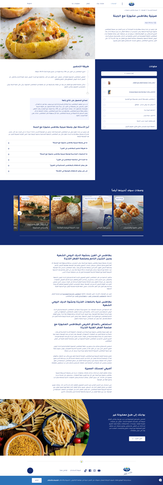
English (29, 4)
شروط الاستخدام (75, 470)
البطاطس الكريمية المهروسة (72, 294)
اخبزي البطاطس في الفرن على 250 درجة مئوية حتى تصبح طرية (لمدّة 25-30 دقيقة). (60, 72)
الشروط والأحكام (53, 480)
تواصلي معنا (63, 470)
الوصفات (143, 10)
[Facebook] (89, 470)
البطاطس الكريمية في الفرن (96, 296)
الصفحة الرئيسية (152, 10)
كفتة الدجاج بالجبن (80, 296)
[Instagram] (94, 470)
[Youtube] (99, 470)
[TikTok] (85, 470)
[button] (160, 480)
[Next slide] (19, 213)
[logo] (131, 4)
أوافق (36, 480)
